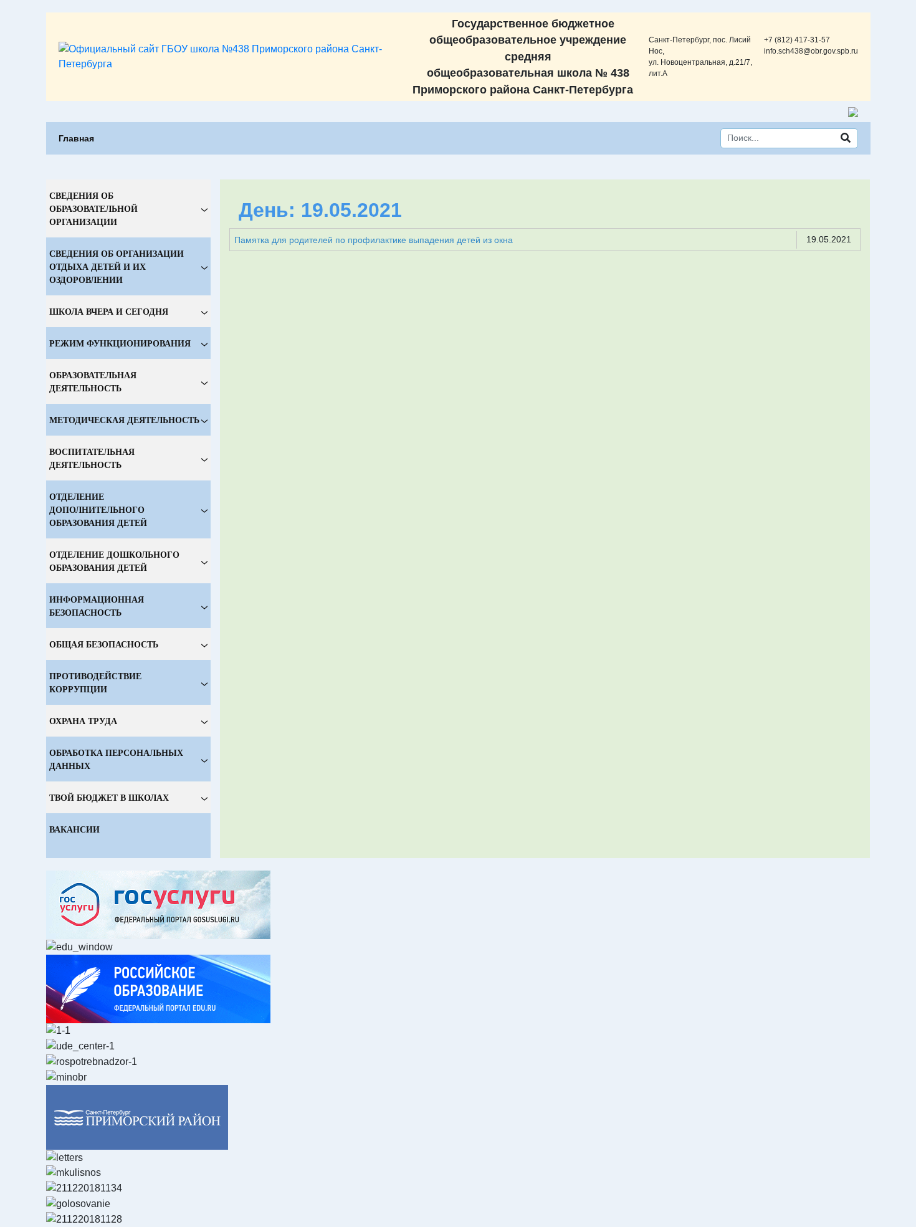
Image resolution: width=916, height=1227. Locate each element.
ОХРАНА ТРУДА (83, 720)
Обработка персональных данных (116, 759)
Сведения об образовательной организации (93, 208)
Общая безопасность (103, 644)
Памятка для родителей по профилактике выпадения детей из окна (373, 240)
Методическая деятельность (124, 419)
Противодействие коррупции (95, 682)
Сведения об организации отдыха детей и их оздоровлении (116, 266)
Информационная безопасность (96, 606)
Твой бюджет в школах (109, 797)
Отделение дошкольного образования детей (114, 561)
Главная (76, 138)
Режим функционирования (120, 343)
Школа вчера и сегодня (108, 311)
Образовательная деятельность (92, 381)
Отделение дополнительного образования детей (98, 509)
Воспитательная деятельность (92, 458)
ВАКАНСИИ (74, 829)
